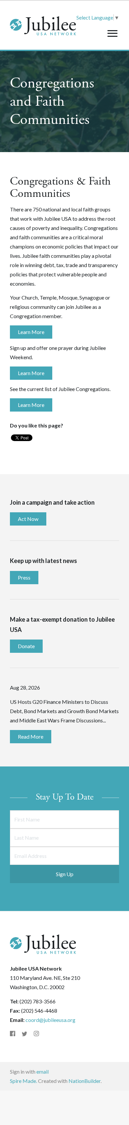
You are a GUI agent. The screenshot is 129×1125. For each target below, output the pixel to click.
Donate (26, 646)
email (42, 1071)
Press (24, 577)
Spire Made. (23, 1081)
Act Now (28, 519)
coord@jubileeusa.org (50, 1020)
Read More (30, 736)
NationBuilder (84, 1081)
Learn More (31, 332)
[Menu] (112, 33)
